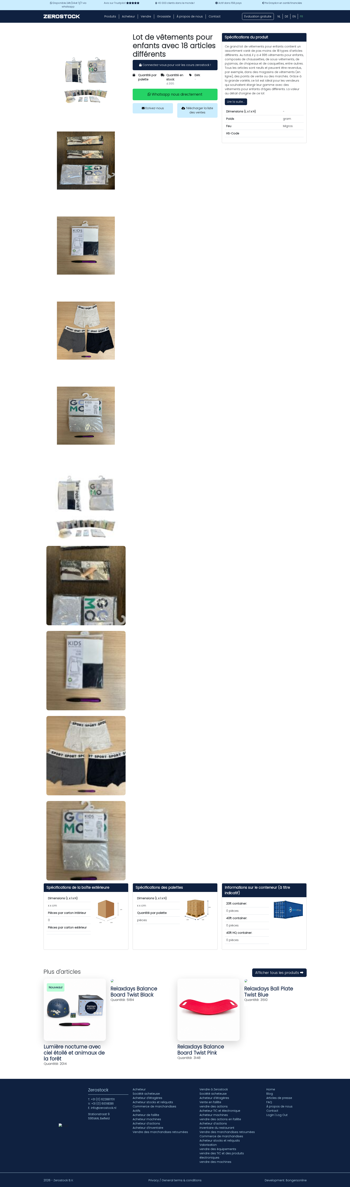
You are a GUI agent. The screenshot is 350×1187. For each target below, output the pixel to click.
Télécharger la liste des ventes (199, 110)
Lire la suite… (236, 102)
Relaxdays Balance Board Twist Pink (200, 1049)
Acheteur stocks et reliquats (153, 1102)
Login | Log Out (277, 1115)
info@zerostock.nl (103, 1108)
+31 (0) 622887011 (103, 1099)
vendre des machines (215, 1162)
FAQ (269, 1102)
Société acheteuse (146, 1094)
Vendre (146, 16)
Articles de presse (279, 1098)
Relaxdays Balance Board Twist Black (134, 991)
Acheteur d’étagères (147, 1098)
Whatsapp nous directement (176, 94)
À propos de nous (190, 16)
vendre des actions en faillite (220, 1119)
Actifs (136, 1111)
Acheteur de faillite (146, 1115)
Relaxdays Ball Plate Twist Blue (268, 991)
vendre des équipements (218, 1149)
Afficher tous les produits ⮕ (279, 972)
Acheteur (128, 16)
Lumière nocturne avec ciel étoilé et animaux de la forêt (74, 1052)
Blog (269, 1094)
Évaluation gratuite (257, 16)
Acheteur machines (147, 1119)
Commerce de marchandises (154, 1106)
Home (270, 1089)
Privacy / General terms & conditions (175, 1180)
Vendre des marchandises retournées (160, 1132)
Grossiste (164, 16)
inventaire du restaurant (217, 1128)
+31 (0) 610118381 (102, 1104)
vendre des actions (214, 1106)
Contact (215, 16)
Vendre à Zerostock (214, 1089)
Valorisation (208, 1145)
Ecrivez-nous (154, 108)
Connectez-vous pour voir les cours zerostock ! (176, 65)
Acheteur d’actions (146, 1123)
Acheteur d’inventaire (148, 1128)
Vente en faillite (210, 1102)
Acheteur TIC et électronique (220, 1111)
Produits (110, 16)
